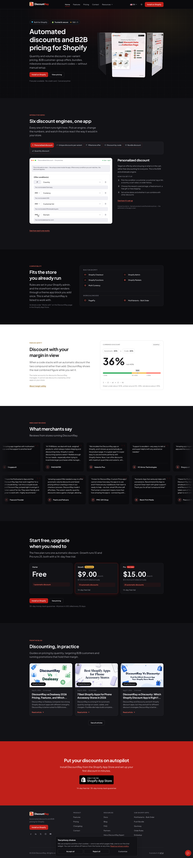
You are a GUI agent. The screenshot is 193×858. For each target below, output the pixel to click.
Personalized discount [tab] (43, 145)
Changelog (77, 826)
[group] (130, 51)
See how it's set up (125, 200)
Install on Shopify (154, 4)
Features (76, 4)
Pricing (86, 4)
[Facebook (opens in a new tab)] (30, 834)
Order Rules (138, 830)
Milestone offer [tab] (94, 145)
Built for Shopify (40, 22)
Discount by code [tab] (114, 145)
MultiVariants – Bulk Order (144, 817)
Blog (105, 821)
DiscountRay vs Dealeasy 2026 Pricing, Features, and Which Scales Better (49, 698)
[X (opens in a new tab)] (40, 834)
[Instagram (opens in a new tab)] (45, 834)
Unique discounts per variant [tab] (70, 145)
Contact (95, 4)
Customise (122, 851)
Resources (106, 4)
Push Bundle (139, 821)
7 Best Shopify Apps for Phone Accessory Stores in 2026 (94, 696)
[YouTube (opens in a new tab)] (50, 834)
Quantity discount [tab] (41, 151)
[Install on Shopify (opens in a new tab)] (96, 779)
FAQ (105, 826)
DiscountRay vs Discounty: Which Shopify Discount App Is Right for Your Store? (142, 698)
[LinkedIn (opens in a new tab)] (35, 834)
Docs (106, 817)
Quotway (138, 826)
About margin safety (37, 386)
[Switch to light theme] (141, 4)
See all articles (96, 723)
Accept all (70, 851)
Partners (107, 830)
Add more (40, 169)
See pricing (56, 601)
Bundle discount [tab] (134, 145)
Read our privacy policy (119, 846)
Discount (74, 182)
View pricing (57, 74)
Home (67, 4)
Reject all (96, 851)
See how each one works (39, 230)
